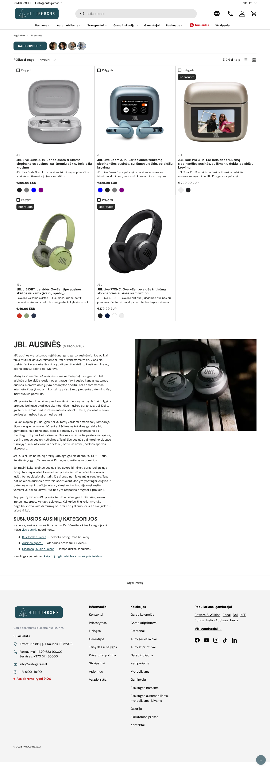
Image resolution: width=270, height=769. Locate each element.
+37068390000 (24, 3)
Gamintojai (152, 25)
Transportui (96, 25)
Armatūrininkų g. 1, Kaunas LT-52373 (46, 644)
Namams (41, 25)
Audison (222, 620)
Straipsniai (222, 25)
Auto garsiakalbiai (144, 639)
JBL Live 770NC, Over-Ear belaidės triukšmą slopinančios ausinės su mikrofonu (131, 291)
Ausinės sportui (32, 543)
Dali (235, 615)
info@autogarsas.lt (49, 3)
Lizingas (95, 631)
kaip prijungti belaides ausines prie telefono (73, 556)
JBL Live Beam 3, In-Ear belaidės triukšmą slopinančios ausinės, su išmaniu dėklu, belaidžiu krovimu (135, 164)
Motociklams (140, 671)
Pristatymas (98, 623)
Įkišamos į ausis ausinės (38, 549)
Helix (209, 620)
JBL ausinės (35, 35)
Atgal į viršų (135, 583)
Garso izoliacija (124, 25)
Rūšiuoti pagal (24, 60)
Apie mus (96, 671)
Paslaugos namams (145, 688)
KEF (243, 615)
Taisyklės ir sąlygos (103, 647)
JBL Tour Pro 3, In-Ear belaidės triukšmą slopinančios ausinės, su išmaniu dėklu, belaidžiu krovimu (215, 164)
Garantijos (96, 639)
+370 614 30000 (46, 656)
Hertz (234, 620)
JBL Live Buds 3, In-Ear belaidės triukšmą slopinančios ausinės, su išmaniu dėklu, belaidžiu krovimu (54, 164)
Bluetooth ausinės (34, 537)
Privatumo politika (102, 655)
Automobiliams (67, 25)
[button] (254, 13)
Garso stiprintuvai (144, 623)
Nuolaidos (202, 25)
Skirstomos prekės (144, 717)
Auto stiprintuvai (143, 647)
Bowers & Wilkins (207, 615)
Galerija (136, 709)
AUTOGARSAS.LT (32, 746)
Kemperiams (140, 663)
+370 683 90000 (49, 652)
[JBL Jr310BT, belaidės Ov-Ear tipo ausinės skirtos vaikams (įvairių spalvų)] (54, 241)
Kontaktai (96, 615)
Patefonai (138, 631)
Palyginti (26, 70)
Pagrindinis (20, 35)
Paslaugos (173, 25)
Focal (227, 615)
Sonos (199, 620)
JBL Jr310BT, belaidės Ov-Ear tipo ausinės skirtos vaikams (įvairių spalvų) (49, 291)
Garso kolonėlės (142, 615)
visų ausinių (29, 530)
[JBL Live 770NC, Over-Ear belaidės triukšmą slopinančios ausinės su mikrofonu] (135, 241)
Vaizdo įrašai (98, 679)
